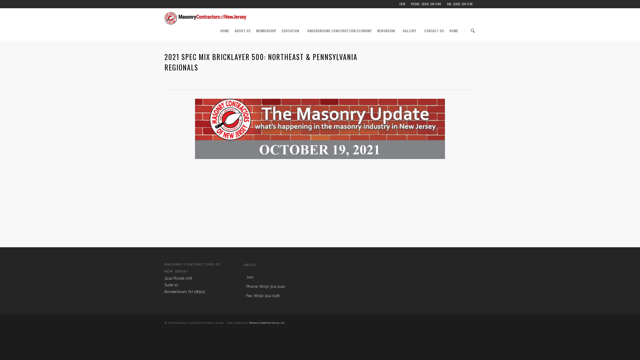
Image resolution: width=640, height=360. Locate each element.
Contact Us (434, 30)
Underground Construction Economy (339, 30)
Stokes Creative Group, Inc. (267, 322)
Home (224, 30)
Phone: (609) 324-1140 (426, 4)
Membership (266, 30)
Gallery (409, 30)
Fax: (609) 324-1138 (460, 4)
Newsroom (386, 30)
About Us (243, 30)
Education (290, 30)
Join (402, 4)
